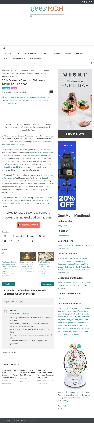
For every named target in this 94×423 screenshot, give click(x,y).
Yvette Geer (76, 282)
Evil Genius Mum (64, 261)
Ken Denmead (63, 235)
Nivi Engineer (84, 258)
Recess (16, 200)
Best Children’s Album (31, 155)
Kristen (13, 310)
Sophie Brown (63, 245)
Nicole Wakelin (7, 383)
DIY (18, 53)
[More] (65, 401)
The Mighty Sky (17, 302)
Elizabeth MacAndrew (75, 264)
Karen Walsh (84, 270)
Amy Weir (65, 273)
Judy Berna (74, 258)
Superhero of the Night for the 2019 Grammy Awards (27, 264)
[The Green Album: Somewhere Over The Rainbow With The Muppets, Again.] (10, 256)
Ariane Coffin (22, 92)
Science (57, 53)
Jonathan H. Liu (63, 248)
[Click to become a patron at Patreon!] (28, 225)
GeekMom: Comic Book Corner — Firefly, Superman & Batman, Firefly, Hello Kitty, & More (48, 284)
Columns (7, 53)
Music (14, 88)
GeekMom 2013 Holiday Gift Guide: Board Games (27, 372)
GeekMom (6, 88)
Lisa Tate (75, 270)
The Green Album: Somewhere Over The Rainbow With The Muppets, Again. (9, 266)
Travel (68, 53)
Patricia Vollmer (75, 245)
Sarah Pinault (81, 267)
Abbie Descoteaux (65, 282)
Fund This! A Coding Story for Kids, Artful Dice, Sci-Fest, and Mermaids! (10, 284)
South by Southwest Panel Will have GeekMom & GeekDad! (45, 373)
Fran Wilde (62, 298)
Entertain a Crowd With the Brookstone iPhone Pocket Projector (10, 373)
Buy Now (61, 409)
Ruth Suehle (66, 270)
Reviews (79, 53)
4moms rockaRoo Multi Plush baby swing (73, 392)
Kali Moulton (70, 267)
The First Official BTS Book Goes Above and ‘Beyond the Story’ (45, 265)
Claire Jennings (63, 285)
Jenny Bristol (62, 226)
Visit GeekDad (35, 58)
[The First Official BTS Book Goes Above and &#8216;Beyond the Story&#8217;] (46, 256)
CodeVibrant (32, 421)
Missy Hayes (86, 282)
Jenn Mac (73, 285)
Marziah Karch (77, 261)
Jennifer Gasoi (41, 178)
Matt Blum (86, 245)
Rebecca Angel (63, 258)
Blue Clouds (26, 197)
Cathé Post (25, 381)
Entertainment (31, 53)
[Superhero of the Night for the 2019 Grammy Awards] (28, 256)
